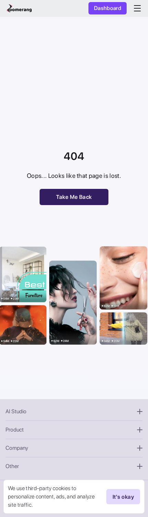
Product (15, 429)
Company (17, 448)
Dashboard (107, 8)
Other (12, 466)
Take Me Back (74, 197)
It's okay (123, 497)
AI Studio (16, 411)
